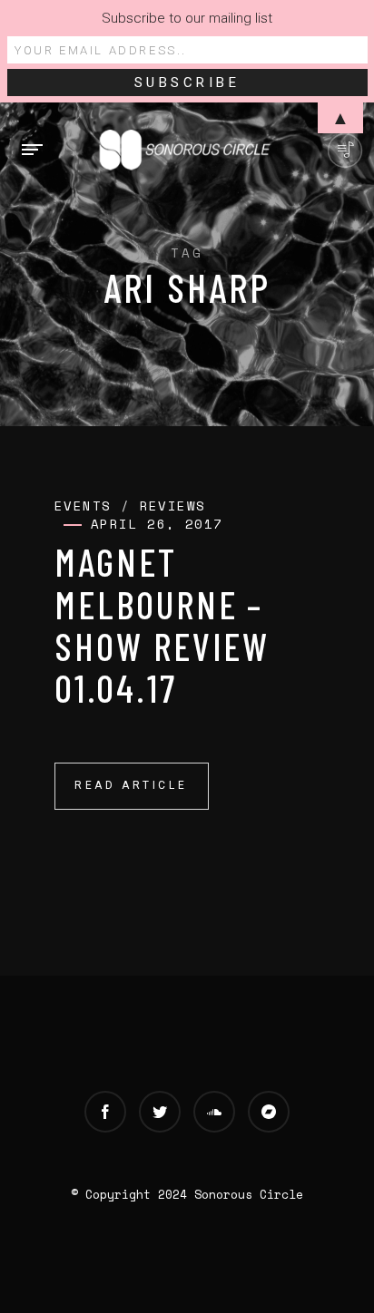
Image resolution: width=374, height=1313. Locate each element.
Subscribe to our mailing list (187, 18)
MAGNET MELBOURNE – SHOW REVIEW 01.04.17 (162, 624)
